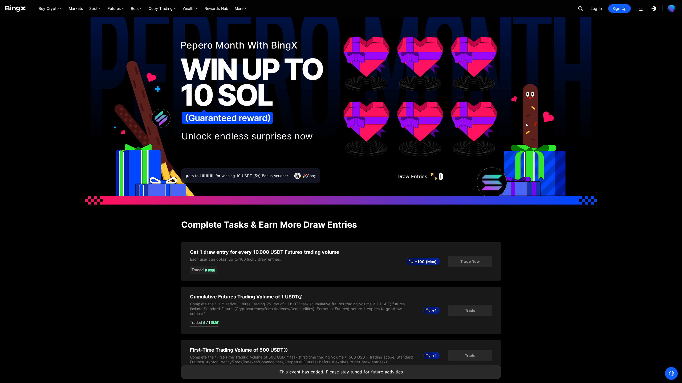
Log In (596, 8)
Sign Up (619, 8)
